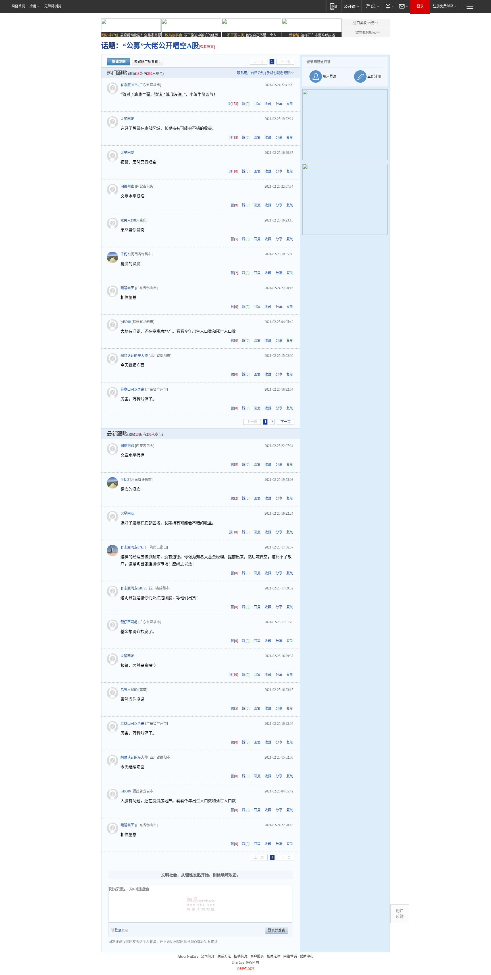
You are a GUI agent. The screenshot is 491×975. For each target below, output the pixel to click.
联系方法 (224, 957)
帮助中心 (306, 957)
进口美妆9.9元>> (365, 23)
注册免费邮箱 (443, 6)
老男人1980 (129, 220)
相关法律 (273, 957)
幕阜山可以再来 (132, 390)
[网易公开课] (351, 6)
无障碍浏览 (52, 6)
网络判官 (127, 187)
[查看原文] (207, 47)
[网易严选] (371, 6)
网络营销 (290, 957)
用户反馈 (400, 914)
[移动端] (333, 6)
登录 (420, 6)
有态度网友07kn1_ (134, 547)
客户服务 (257, 957)
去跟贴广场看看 (146, 62)
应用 (33, 6)
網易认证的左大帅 (134, 356)
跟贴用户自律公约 (250, 73)
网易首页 (18, 6)
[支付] (389, 6)
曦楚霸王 (127, 288)
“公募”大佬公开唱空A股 (160, 45)
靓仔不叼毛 (129, 622)
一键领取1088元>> (366, 32)
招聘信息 (240, 957)
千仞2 (124, 254)
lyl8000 (125, 322)
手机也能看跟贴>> (280, 73)
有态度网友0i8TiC (133, 588)
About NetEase (188, 957)
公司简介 (208, 957)
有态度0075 (129, 85)
